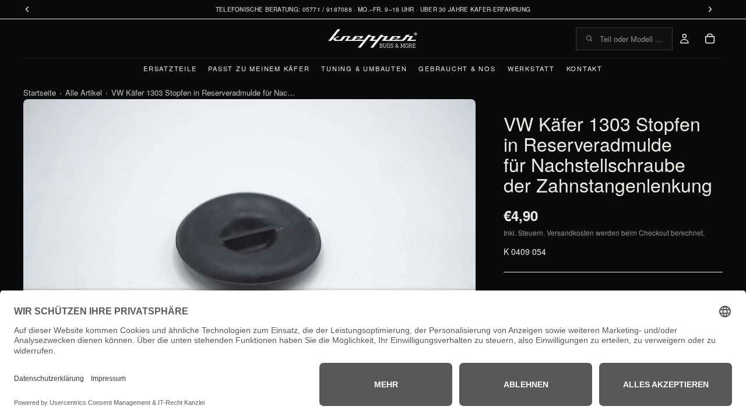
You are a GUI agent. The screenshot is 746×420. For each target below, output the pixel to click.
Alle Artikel (83, 92)
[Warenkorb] (710, 38)
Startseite (39, 92)
